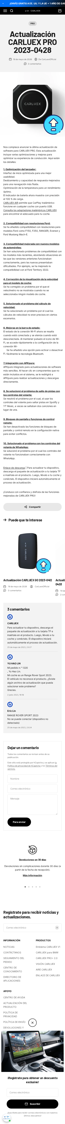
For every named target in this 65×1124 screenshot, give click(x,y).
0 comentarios (14, 590)
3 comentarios (34, 64)
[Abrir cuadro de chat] (7, 1118)
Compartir (35, 506)
